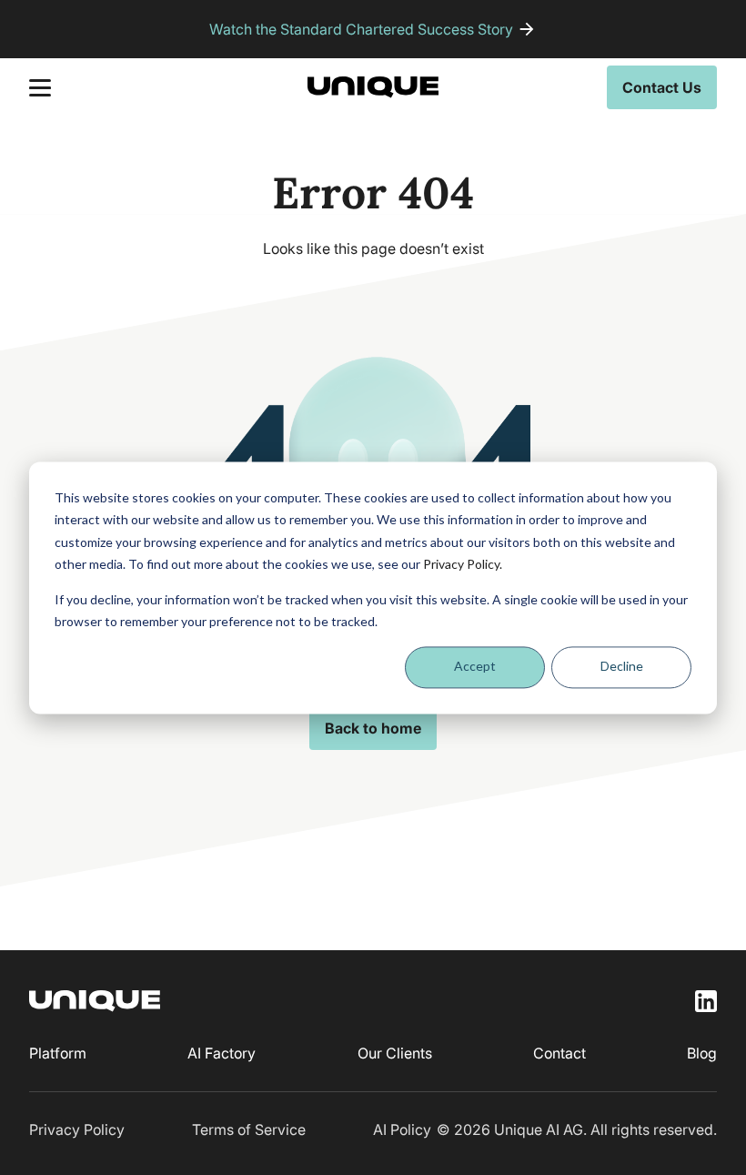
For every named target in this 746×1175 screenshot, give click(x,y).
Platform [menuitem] (57, 1053)
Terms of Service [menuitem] (249, 1129)
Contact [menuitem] (559, 1053)
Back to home (373, 728)
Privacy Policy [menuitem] (77, 1129)
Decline (621, 666)
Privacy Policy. (462, 564)
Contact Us (661, 87)
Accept (475, 666)
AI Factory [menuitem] (221, 1053)
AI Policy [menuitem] (402, 1129)
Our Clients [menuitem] (395, 1053)
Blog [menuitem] (702, 1053)
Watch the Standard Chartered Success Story (361, 29)
